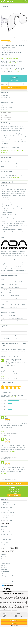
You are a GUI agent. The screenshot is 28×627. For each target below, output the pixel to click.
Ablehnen (14, 623)
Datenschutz (4, 569)
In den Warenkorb (15, 88)
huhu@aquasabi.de (7, 117)
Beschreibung (4, 92)
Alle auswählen (14, 620)
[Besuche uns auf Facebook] (13, 581)
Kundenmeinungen (5, 110)
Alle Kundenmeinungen (14, 483)
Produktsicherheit (5, 100)
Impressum (4, 567)
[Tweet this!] (24, 41)
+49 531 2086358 (7, 119)
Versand (16, 80)
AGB (2, 574)
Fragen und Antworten (6, 107)
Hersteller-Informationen (7, 102)
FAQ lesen (5, 115)
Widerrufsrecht (5, 571)
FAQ (2, 559)
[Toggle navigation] (1, 1)
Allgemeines (4, 105)
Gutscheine (4, 556)
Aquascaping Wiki (5, 97)
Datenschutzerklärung (5, 610)
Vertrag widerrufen (14, 495)
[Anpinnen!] (26, 41)
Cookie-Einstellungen (6, 578)
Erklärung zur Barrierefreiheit (8, 576)
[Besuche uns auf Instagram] (15, 581)
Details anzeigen (14, 625)
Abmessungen (4, 95)
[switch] (4, 613)
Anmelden (14, 396)
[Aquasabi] (8, 1)
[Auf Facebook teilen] (22, 41)
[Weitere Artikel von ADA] (14, 244)
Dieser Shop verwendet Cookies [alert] (14, 593)
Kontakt (3, 565)
